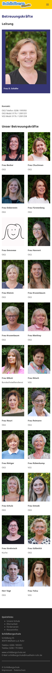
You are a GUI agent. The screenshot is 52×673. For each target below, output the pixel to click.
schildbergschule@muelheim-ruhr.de (25, 655)
